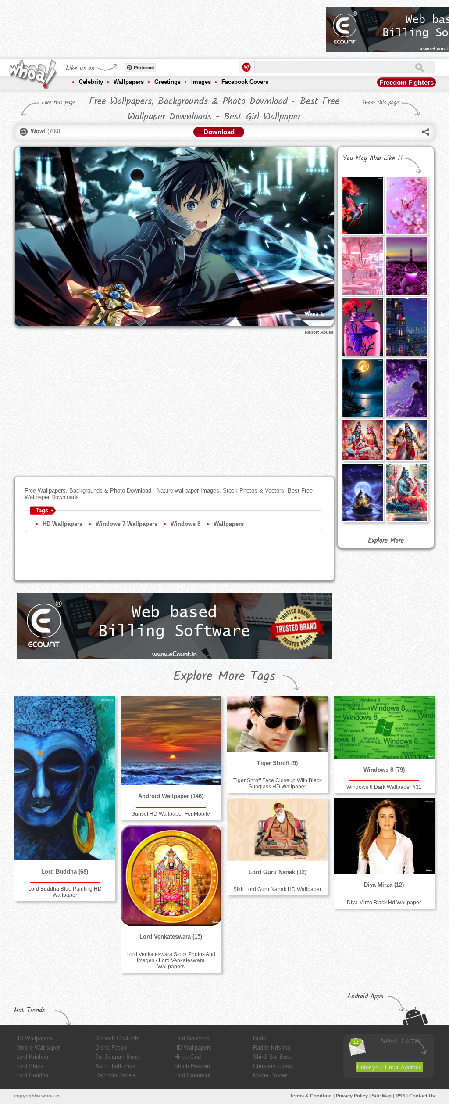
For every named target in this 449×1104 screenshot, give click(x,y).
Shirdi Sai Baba (272, 1057)
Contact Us (422, 1095)
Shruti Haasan (192, 1066)
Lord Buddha (32, 1075)
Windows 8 (185, 524)
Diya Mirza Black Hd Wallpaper (384, 902)
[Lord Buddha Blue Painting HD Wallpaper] (64, 778)
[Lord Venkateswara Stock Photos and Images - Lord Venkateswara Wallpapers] (171, 875)
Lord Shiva (29, 1066)
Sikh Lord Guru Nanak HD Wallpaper (277, 889)
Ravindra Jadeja (115, 1075)
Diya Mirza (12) (384, 884)
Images (201, 82)
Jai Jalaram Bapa (117, 1057)
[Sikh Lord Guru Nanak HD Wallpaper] (277, 829)
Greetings (167, 82)
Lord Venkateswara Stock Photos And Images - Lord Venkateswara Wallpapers (170, 960)
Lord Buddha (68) (64, 871)
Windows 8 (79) (384, 769)
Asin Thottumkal (116, 1066)
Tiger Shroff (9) (277, 763)
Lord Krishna (32, 1057)
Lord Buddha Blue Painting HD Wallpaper (65, 892)
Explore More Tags (224, 676)
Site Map (382, 1095)
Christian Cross (272, 1066)
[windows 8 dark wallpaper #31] (384, 727)
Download (219, 132)
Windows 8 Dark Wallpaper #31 (384, 787)
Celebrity (91, 82)
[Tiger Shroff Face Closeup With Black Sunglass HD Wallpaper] (277, 724)
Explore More (386, 541)
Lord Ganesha (192, 1038)
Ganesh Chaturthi (117, 1038)
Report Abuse (319, 332)
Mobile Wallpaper (38, 1047)
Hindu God (187, 1057)
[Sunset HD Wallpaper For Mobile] (171, 740)
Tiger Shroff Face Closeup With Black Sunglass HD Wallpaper (277, 783)
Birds (259, 1038)
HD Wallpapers (62, 524)
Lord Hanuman (192, 1075)
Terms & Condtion (311, 1095)
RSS (400, 1095)
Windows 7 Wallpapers (126, 524)
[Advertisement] (159, 26)
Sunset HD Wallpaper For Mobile (171, 814)
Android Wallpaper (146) (170, 796)
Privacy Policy (352, 1095)
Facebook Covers (244, 82)
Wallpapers (129, 82)
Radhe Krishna (271, 1047)
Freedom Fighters (406, 82)
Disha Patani (111, 1047)
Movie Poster (270, 1075)
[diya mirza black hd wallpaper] (384, 836)
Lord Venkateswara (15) (170, 936)
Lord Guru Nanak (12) (277, 872)
